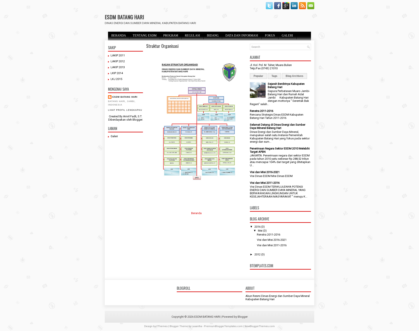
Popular (258, 76)
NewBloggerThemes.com (260, 326)
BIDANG (213, 35)
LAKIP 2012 (118, 61)
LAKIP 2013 (118, 67)
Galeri (114, 136)
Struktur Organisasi (162, 46)
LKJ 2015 (116, 79)
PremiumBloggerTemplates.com (223, 326)
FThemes (162, 326)
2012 (257, 254)
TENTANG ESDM (144, 35)
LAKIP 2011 (118, 55)
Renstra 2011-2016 (261, 111)
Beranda (196, 213)
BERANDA (118, 35)
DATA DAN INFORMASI (241, 35)
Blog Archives (294, 76)
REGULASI (192, 35)
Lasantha (197, 326)
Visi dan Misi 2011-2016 (265, 182)
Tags (274, 76)
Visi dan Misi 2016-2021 (265, 172)
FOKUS (270, 35)
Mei (260, 230)
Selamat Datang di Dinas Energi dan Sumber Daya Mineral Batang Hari (277, 126)
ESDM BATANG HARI (124, 17)
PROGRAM (170, 35)
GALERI (287, 35)
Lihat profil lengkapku (125, 110)
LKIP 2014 (117, 73)
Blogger (137, 119)
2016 (257, 226)
